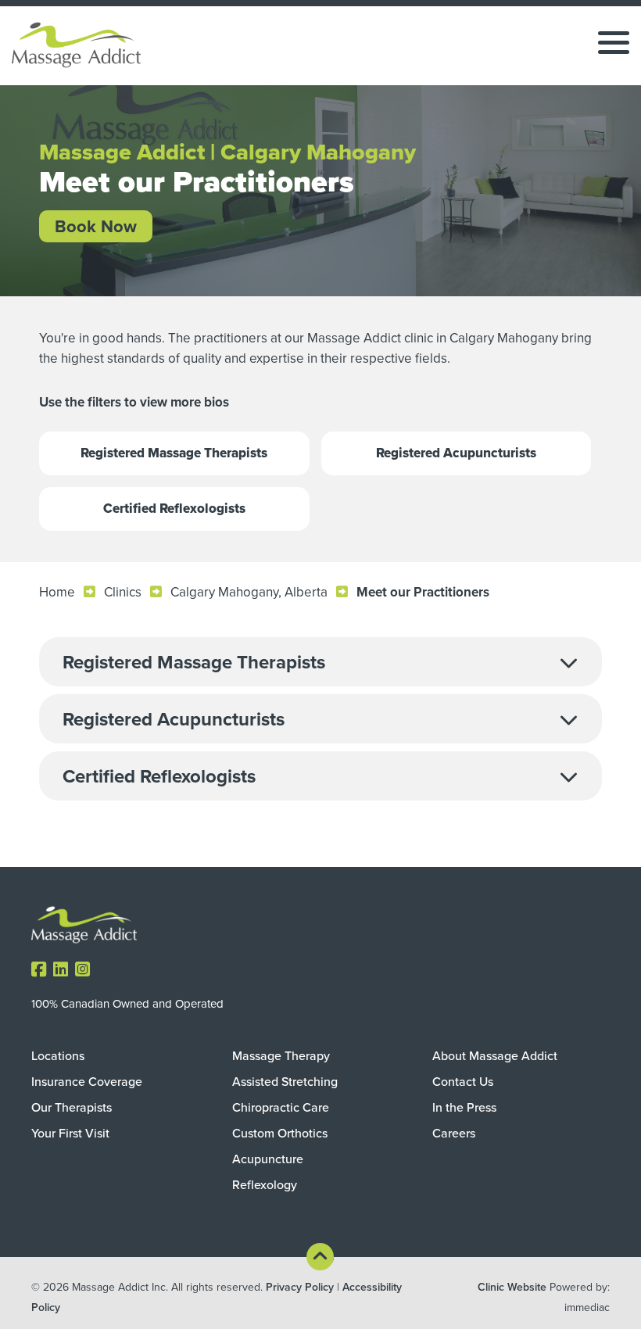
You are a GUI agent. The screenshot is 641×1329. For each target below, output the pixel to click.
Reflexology (264, 1184)
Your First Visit (70, 1132)
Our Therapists (71, 1107)
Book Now (96, 225)
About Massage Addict (494, 1055)
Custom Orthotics (280, 1132)
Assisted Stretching (285, 1081)
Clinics (122, 591)
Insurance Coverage (86, 1081)
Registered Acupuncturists (456, 453)
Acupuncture (267, 1158)
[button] (320, 661)
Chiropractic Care (280, 1107)
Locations (57, 1055)
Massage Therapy (281, 1055)
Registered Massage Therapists (174, 453)
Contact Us (462, 1081)
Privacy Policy (300, 1287)
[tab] (320, 661)
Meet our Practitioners (422, 591)
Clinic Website (512, 1287)
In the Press (464, 1107)
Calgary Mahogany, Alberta (249, 591)
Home (57, 591)
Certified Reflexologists (174, 508)
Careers (453, 1132)
